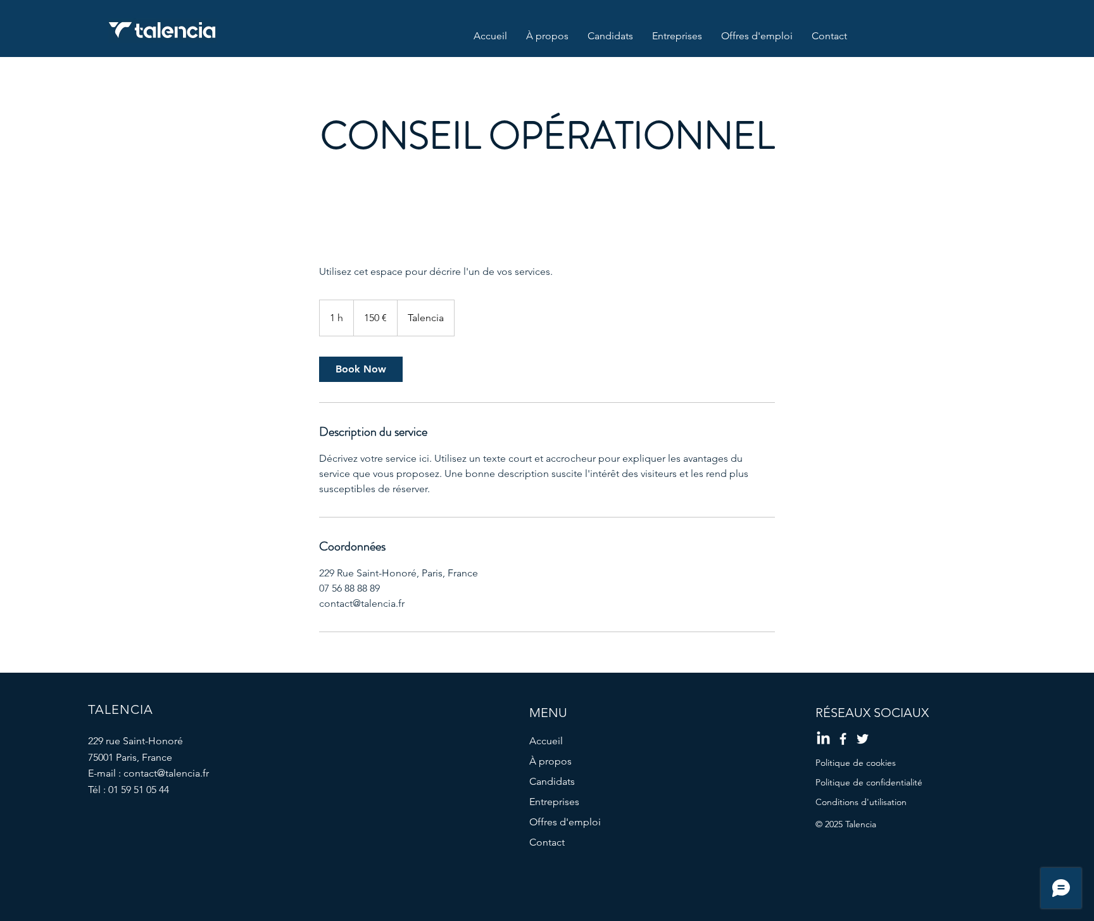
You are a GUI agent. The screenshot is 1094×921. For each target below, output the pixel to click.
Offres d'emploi (565, 822)
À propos (550, 761)
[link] (361, 369)
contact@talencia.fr (166, 773)
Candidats (552, 781)
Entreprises (554, 802)
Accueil (546, 741)
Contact (547, 842)
